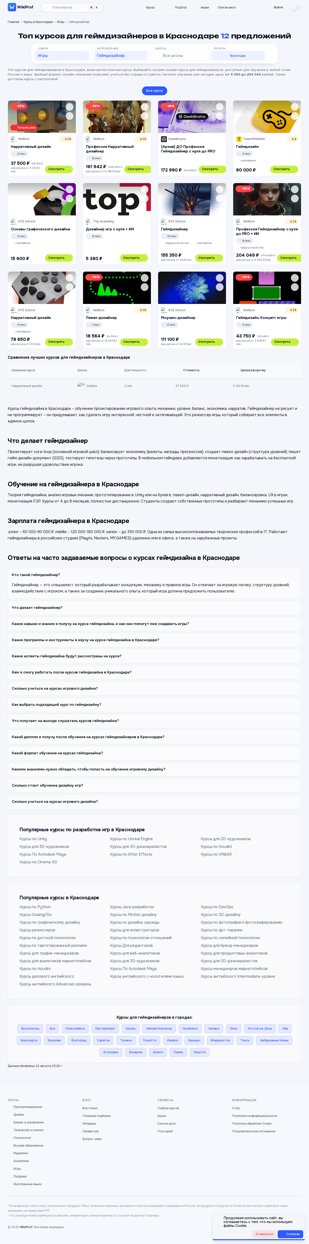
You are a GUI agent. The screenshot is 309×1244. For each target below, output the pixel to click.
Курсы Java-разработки (132, 906)
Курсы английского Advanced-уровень (55, 984)
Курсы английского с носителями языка (146, 976)
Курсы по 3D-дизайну (221, 914)
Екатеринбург (105, 1029)
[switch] (296, 8)
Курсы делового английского (47, 976)
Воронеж (54, 1040)
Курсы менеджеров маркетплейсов (234, 968)
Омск (233, 1029)
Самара (213, 1029)
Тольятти (150, 1040)
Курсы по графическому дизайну (50, 922)
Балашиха (136, 1052)
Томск (244, 1040)
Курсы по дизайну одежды (134, 922)
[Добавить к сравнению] (69, 116)
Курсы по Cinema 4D (38, 862)
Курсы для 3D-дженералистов (138, 846)
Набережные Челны (274, 1040)
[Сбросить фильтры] (271, 56)
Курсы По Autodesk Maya (43, 854)
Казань (130, 1029)
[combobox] (62, 56)
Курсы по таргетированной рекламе (53, 945)
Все (52, 1029)
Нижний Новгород (159, 1029)
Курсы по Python (35, 906)
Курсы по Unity (33, 838)
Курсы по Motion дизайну (133, 914)
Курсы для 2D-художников (226, 838)
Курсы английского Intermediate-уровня (238, 976)
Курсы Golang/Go (36, 914)
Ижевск (172, 1040)
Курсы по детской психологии (48, 937)
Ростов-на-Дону (260, 1029)
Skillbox (92, 386)
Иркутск (200, 1052)
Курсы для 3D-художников (44, 846)
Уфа (285, 1029)
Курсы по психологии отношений (141, 937)
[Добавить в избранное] (69, 107)
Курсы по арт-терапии (221, 930)
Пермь (178, 1052)
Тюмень (126, 1040)
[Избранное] (248, 8)
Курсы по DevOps (217, 906)
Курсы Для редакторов (131, 945)
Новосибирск (75, 1029)
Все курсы (154, 91)
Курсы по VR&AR (216, 854)
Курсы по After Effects (131, 854)
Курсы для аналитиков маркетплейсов (55, 960)
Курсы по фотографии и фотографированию (241, 922)
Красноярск (29, 1040)
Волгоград (78, 1040)
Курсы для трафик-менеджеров (49, 953)
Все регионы (30, 1029)
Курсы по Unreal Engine (131, 838)
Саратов (103, 1040)
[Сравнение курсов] (256, 8)
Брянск (158, 1052)
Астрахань (110, 1052)
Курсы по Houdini (216, 846)
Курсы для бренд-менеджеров (229, 945)
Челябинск (190, 1029)
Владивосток (220, 1040)
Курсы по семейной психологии (230, 937)
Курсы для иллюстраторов (134, 930)
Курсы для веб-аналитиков (135, 953)
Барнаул (194, 1040)
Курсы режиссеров (37, 930)
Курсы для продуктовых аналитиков (234, 953)
